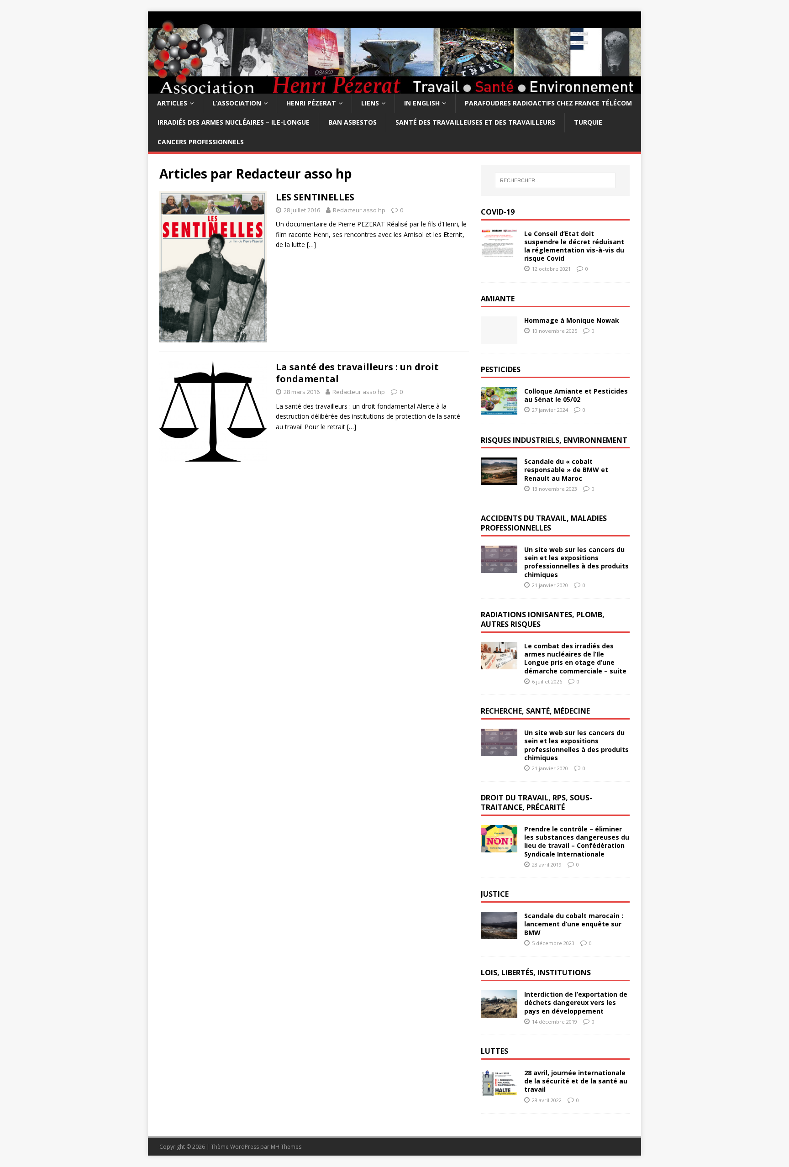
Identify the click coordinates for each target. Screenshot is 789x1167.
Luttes (494, 1051)
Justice (495, 894)
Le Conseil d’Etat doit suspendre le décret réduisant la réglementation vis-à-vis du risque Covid (574, 246)
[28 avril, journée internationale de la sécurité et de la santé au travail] (499, 1091)
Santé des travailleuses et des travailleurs (475, 122)
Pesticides (501, 369)
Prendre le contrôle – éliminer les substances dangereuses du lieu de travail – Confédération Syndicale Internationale (576, 841)
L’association (236, 103)
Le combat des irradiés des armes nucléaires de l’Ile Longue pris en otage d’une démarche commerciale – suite (575, 658)
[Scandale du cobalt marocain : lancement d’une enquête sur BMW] (499, 934)
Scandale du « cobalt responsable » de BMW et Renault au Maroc (566, 469)
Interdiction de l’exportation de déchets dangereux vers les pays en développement (575, 1002)
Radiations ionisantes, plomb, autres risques (543, 619)
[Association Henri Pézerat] (394, 88)
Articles (172, 103)
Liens (370, 103)
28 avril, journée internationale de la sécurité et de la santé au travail (575, 1080)
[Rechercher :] (555, 180)
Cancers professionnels (201, 141)
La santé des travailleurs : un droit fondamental (357, 373)
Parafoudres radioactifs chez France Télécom (548, 103)
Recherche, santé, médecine (535, 711)
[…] (311, 244)
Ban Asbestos (352, 122)
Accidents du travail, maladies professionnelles (544, 523)
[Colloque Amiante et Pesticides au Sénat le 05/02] (499, 409)
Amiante (498, 299)
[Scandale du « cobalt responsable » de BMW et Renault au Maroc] (499, 479)
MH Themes (286, 1147)
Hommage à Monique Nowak (571, 320)
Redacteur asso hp (359, 210)
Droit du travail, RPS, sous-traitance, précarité (536, 802)
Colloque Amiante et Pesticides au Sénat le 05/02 (576, 395)
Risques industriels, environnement (554, 440)
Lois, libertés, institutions (536, 972)
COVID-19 (498, 212)
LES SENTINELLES (315, 197)
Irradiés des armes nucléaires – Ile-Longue (234, 122)
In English (422, 103)
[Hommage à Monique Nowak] (499, 338)
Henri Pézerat (311, 103)
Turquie (588, 122)
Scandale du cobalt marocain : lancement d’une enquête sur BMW (573, 923)
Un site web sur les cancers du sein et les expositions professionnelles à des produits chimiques (576, 562)
